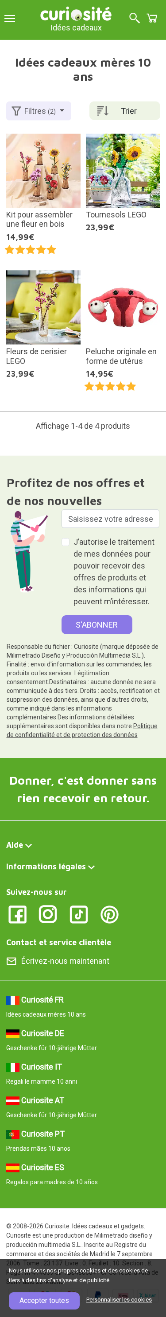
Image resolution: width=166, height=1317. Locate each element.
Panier (152, 18)
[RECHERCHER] (134, 18)
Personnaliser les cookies (119, 1299)
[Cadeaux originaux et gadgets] (76, 13)
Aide (14, 844)
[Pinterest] (110, 913)
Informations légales (46, 866)
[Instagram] (48, 913)
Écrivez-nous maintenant (65, 960)
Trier (129, 111)
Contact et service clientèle (58, 942)
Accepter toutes (44, 1300)
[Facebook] (17, 913)
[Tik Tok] (79, 913)
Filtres (40, 111)
